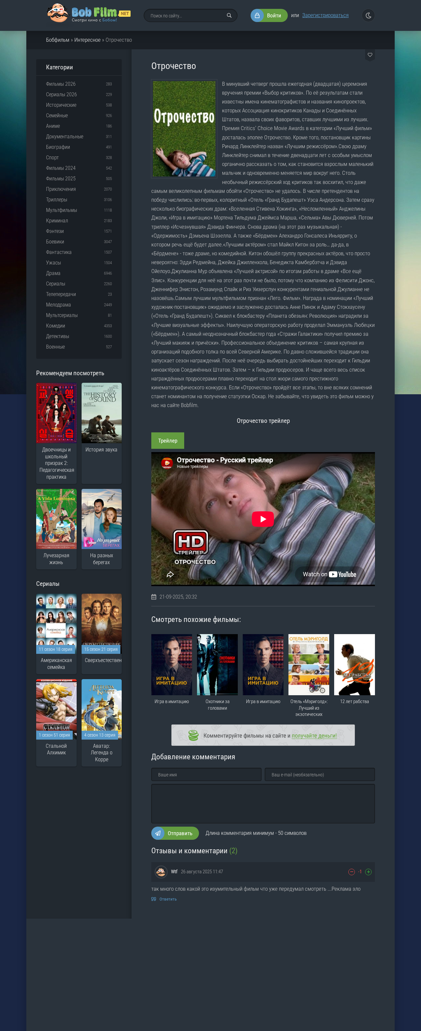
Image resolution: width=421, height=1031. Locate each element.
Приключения (61, 189)
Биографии (58, 147)
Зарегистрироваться (325, 15)
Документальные (64, 136)
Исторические (61, 105)
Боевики (55, 242)
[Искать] (229, 15)
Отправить (180, 833)
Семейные (57, 115)
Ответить (168, 899)
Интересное (87, 39)
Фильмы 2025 (61, 178)
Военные (55, 347)
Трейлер (167, 440)
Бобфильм (57, 39)
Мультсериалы (62, 315)
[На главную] (88, 15)
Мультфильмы (61, 210)
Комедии (55, 326)
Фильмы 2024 (61, 168)
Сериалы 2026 (61, 94)
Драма (53, 273)
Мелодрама (58, 305)
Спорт (52, 157)
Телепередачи (61, 294)
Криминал (57, 221)
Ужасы (53, 263)
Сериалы (55, 284)
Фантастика (59, 252)
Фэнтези (55, 231)
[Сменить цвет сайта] (368, 15)
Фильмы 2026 (61, 84)
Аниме (53, 126)
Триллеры (56, 199)
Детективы (57, 336)
